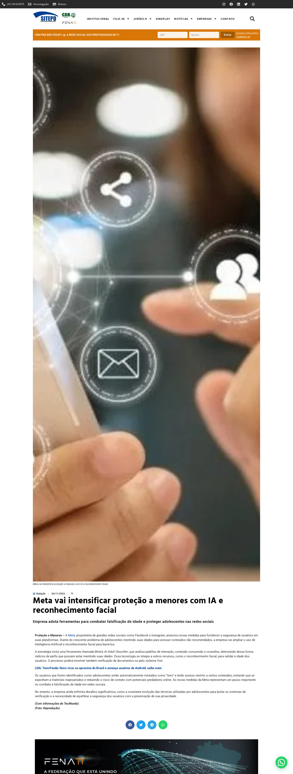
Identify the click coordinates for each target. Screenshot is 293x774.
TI (72, 593)
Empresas (204, 19)
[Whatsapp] (253, 4)
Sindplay (163, 19)
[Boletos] (54, 4)
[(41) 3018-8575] (3, 4)
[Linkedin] (238, 4)
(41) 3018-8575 (15, 4)
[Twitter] (246, 4)
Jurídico (140, 19)
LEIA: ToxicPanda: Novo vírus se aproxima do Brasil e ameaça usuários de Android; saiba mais (98, 668)
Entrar (227, 34)
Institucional (98, 19)
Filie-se (119, 19)
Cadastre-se (243, 36)
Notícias (181, 19)
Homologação (41, 4)
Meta (71, 635)
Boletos (62, 4)
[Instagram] (224, 4)
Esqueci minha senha (247, 33)
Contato (228, 19)
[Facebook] (231, 4)
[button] (252, 18)
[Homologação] (29, 4)
